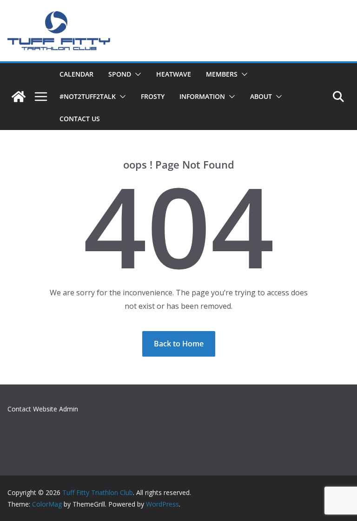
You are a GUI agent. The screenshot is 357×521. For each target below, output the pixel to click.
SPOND (119, 74)
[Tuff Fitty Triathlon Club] (18, 96)
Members (222, 74)
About (261, 96)
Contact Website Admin (42, 408)
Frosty (153, 96)
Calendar (76, 74)
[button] (136, 74)
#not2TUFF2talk (88, 96)
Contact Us (80, 118)
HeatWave (173, 74)
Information (202, 96)
